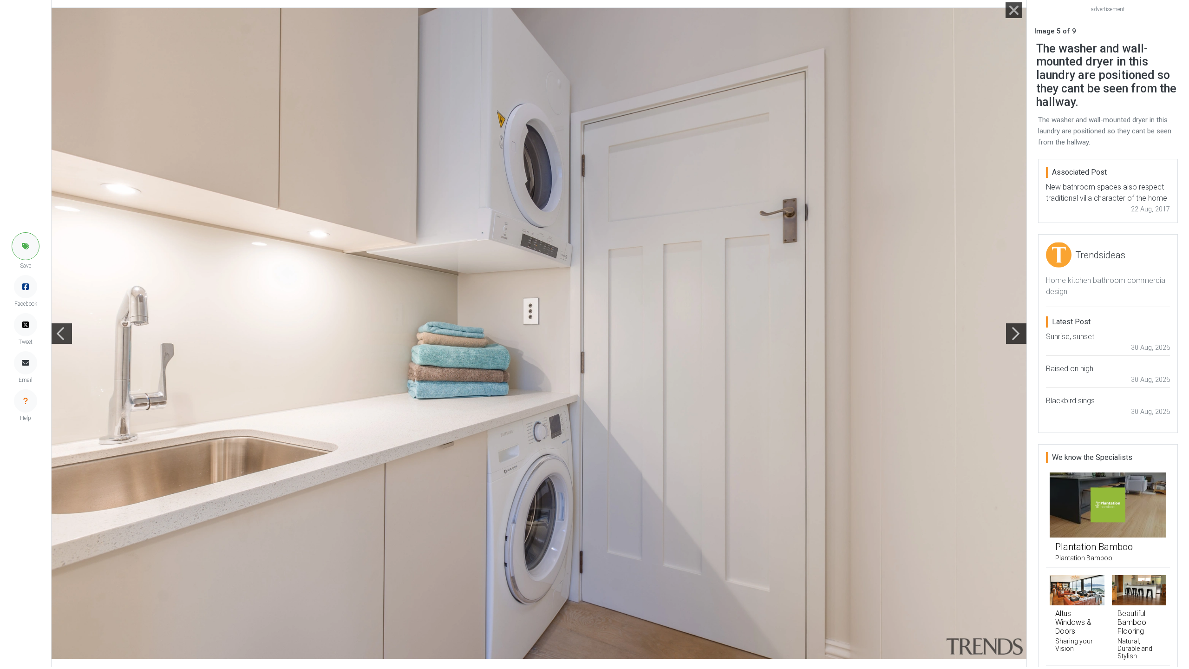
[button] (25, 246)
